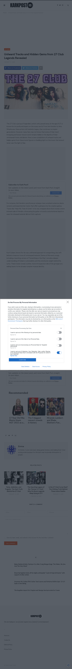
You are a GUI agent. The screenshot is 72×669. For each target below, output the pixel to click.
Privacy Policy (47, 366)
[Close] (68, 302)
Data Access (36, 366)
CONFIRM (22, 360)
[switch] (59, 332)
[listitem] (36, 328)
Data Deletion (25, 366)
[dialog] (36, 334)
